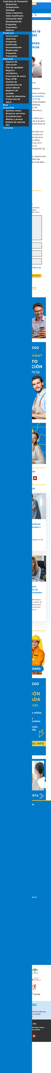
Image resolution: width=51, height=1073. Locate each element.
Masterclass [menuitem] (12, 50)
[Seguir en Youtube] (35, 478)
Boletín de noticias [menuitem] (15, 122)
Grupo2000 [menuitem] (8, 108)
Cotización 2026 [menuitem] (14, 19)
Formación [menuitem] (8, 33)
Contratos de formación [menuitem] (15, 1)
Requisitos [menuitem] (11, 4)
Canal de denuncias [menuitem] (16, 96)
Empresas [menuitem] (8, 59)
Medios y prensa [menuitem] (14, 119)
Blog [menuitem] (5, 105)
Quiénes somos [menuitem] (13, 111)
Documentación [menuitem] (14, 21)
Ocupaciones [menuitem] (12, 7)
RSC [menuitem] (8, 125)
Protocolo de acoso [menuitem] (16, 76)
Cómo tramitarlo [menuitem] (14, 13)
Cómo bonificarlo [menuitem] (14, 16)
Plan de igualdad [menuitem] (14, 67)
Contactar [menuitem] (8, 128)
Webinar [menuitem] (10, 30)
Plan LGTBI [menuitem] (11, 79)
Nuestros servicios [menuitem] (15, 113)
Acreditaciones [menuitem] (13, 116)
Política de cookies (32, 1029)
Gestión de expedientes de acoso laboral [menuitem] (14, 85)
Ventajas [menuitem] (10, 10)
